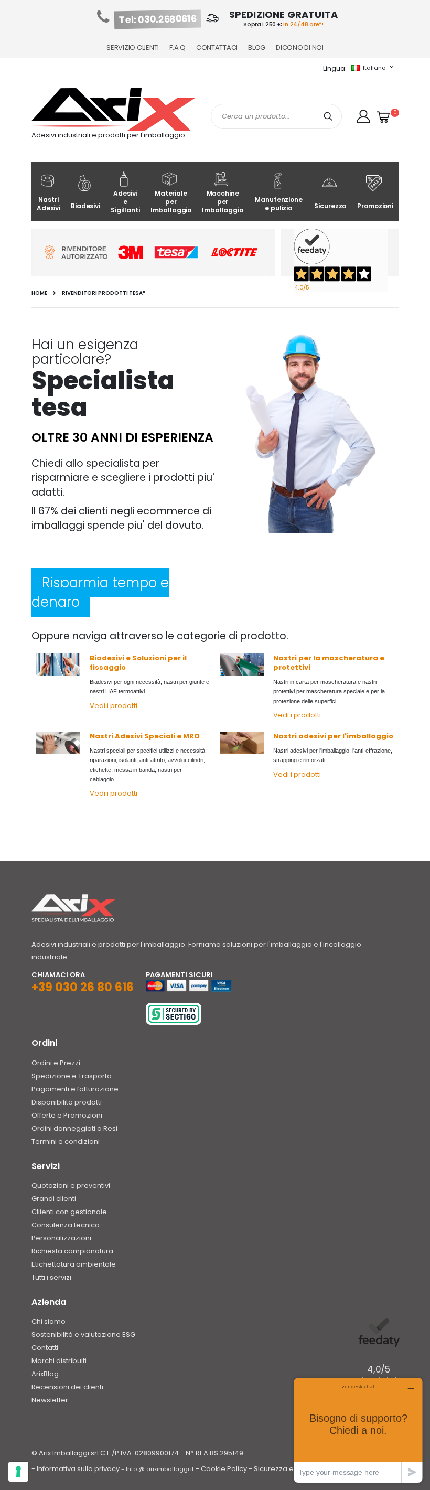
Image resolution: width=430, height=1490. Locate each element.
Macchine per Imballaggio (222, 202)
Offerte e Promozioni (66, 1115)
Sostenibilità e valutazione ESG (83, 1334)
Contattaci (217, 47)
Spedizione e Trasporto (71, 1076)
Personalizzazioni (61, 1238)
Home (39, 293)
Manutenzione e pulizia (278, 203)
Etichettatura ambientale (73, 1264)
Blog (256, 47)
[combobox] (276, 116)
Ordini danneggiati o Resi (74, 1128)
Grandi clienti (53, 1199)
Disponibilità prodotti (66, 1102)
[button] (363, 116)
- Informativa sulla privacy (75, 1469)
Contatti (44, 1348)
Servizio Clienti (132, 47)
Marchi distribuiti (59, 1361)
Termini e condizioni (65, 1141)
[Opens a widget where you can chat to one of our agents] (358, 1430)
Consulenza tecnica (65, 1225)
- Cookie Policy (221, 1469)
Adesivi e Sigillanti (125, 202)
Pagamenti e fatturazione (75, 1089)
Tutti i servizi (51, 1277)
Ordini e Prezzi (55, 1063)
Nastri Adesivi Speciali (132, 736)
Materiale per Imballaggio (171, 202)
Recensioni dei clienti (67, 1387)
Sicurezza (330, 205)
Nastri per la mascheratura (325, 658)
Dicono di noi (300, 47)
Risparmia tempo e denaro (100, 592)
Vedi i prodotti (113, 706)
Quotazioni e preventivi (70, 1186)
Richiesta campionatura (72, 1251)
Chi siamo (48, 1321)
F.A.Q (177, 47)
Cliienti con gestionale (69, 1212)
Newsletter (49, 1400)
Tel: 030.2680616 (158, 19)
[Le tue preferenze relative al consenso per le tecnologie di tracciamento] (18, 1472)
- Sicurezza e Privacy (284, 1469)
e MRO (187, 736)
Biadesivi (85, 205)
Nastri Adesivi (48, 203)
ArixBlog (45, 1374)
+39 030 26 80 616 (82, 987)
